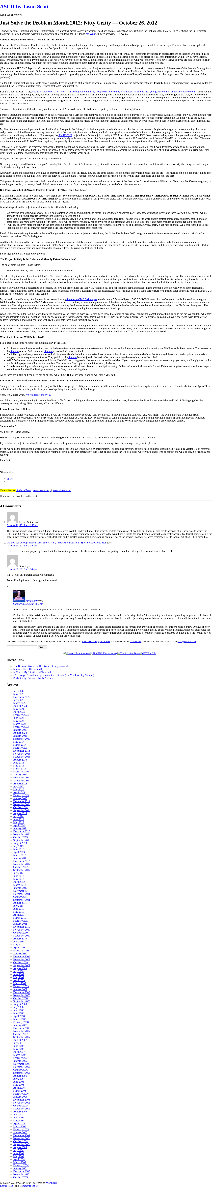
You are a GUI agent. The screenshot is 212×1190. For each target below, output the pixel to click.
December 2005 (21, 1099)
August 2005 (20, 1111)
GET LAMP (105, 641)
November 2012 (21, 864)
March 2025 (19, 703)
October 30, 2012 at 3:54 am (22, 569)
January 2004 (20, 1168)
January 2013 (20, 858)
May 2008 (18, 1013)
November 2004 (21, 1138)
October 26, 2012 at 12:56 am (22, 525)
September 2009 (21, 965)
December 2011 (21, 890)
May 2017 (18, 741)
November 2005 (21, 1102)
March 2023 (19, 723)
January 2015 (20, 798)
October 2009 (20, 962)
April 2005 (19, 1123)
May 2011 (18, 911)
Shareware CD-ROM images (81, 299)
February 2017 (21, 747)
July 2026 (18, 691)
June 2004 (18, 1153)
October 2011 (20, 896)
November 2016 (21, 753)
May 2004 (18, 1156)
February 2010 (21, 950)
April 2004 (19, 1159)
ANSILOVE (65, 135)
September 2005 (21, 1108)
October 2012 (20, 867)
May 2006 (18, 1084)
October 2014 (20, 807)
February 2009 (21, 986)
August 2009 (20, 968)
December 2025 (21, 697)
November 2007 (21, 1031)
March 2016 (19, 768)
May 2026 (18, 694)
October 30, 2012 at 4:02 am (28, 603)
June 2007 (18, 1046)
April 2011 (19, 914)
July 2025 (18, 700)
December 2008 (21, 992)
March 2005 (19, 1126)
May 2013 (18, 849)
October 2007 (20, 1034)
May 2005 (18, 1120)
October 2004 (20, 1141)
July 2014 (18, 816)
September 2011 (21, 899)
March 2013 (19, 855)
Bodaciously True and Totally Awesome (34, 678)
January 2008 (20, 1025)
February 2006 (21, 1093)
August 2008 (20, 1004)
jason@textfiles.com (186, 641)
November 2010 (21, 929)
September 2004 (21, 1144)
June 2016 (18, 762)
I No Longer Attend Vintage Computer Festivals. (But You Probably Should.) (53, 675)
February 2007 (21, 1057)
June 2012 (18, 876)
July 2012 (18, 873)
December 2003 (21, 1171)
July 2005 (18, 1114)
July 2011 (18, 905)
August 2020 (20, 732)
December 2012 (21, 861)
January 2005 (20, 1132)
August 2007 (20, 1040)
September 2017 (21, 738)
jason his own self (62, 490)
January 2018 (20, 735)
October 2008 (20, 998)
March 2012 (19, 884)
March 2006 (19, 1090)
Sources (14, 351)
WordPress (51, 1182)
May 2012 (18, 879)
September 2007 (21, 1037)
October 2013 (20, 837)
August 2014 (20, 813)
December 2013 (21, 831)
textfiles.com (135, 641)
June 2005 (18, 1117)
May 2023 (18, 720)
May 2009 (18, 977)
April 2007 (19, 1051)
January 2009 (20, 989)
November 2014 (21, 804)
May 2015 (18, 789)
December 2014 (21, 801)
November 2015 (21, 777)
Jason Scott (31, 600)
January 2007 (20, 1060)
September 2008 (21, 1001)
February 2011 (20, 920)
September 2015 (21, 780)
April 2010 (19, 947)
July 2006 (18, 1078)
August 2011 (20, 902)
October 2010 (20, 932)
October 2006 (20, 1069)
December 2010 (21, 926)
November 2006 (21, 1066)
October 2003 (20, 1177)
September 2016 (21, 756)
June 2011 (18, 908)
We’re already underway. (38, 394)
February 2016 (21, 771)
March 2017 (19, 744)
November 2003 (21, 1174)
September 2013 (21, 840)
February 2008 (21, 1022)
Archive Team (23, 490)
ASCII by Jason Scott (24, 6)
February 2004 (21, 1165)
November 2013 (21, 834)
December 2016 (21, 750)
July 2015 (18, 786)
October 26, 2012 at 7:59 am (22, 545)
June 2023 (18, 717)
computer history (42, 490)
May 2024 (18, 709)
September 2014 (21, 810)
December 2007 (21, 1028)
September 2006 (21, 1072)
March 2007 (19, 1054)
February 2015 (21, 795)
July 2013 (18, 846)
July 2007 (18, 1043)
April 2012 (19, 881)
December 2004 (21, 1135)
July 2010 (18, 941)
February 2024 (21, 714)
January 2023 (20, 729)
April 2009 (19, 980)
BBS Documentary (90, 641)
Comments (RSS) (29, 1185)
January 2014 (20, 828)
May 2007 (18, 1049)
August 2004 (20, 1147)
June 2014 (18, 819)
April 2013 (19, 852)
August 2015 (20, 783)
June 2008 (18, 1010)
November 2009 (21, 959)
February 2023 (21, 726)
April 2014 (19, 825)
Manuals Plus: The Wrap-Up (28, 669)
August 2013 (20, 843)
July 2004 (18, 1150)
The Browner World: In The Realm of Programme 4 (40, 666)
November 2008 (21, 995)
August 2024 (20, 706)
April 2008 (19, 1016)
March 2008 (19, 1019)
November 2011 (21, 893)
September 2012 (21, 870)
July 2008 (18, 1007)
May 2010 (18, 944)
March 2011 (19, 917)
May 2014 (18, 822)
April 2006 (19, 1087)
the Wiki (90, 33)
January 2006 (20, 1096)
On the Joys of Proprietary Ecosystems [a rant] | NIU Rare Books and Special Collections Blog (56, 542)
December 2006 (21, 1063)
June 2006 (18, 1081)
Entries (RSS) (7, 1185)
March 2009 (19, 983)
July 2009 (18, 971)
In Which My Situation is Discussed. (32, 672)
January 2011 (20, 923)
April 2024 (19, 711)
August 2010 (20, 938)
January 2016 (20, 774)
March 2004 (19, 1162)
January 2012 (20, 887)
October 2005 (20, 1105)
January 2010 (20, 953)
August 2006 (20, 1075)
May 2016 (18, 765)
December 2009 (21, 956)
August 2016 (20, 759)
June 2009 (18, 974)
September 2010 (21, 935)
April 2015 (19, 792)
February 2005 (21, 1129)
